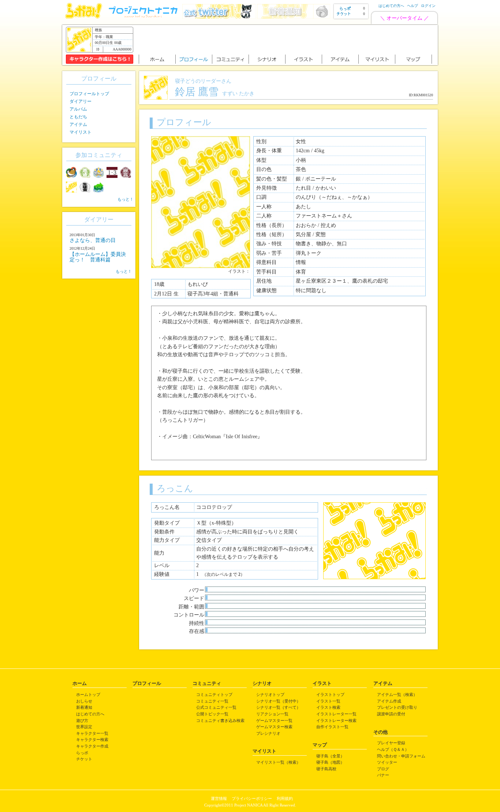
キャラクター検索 (92, 739)
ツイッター (387, 762)
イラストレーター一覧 (336, 714)
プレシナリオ (268, 733)
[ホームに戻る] (83, 17)
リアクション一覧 (272, 714)
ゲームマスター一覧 (274, 720)
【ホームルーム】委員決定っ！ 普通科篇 (98, 257)
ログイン (428, 6)
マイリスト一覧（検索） (278, 762)
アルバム (78, 109)
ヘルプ (412, 6)
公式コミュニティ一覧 (216, 707)
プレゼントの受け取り (397, 707)
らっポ (82, 752)
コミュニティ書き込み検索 (220, 720)
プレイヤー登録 (391, 743)
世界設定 (84, 727)
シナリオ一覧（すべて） (278, 707)
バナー (383, 775)
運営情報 (219, 798)
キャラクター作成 (92, 746)
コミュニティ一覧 (212, 701)
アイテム (78, 124)
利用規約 (285, 798)
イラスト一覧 (328, 701)
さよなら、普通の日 (93, 240)
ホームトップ (88, 694)
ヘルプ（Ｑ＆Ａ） (393, 749)
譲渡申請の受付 (391, 714)
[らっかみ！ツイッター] (218, 17)
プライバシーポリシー (252, 798)
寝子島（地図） (330, 762)
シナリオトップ (270, 694)
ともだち (78, 116)
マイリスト (81, 132)
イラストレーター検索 (336, 720)
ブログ (383, 769)
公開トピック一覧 (212, 714)
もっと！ (125, 199)
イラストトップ (330, 694)
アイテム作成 (389, 701)
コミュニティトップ (214, 694)
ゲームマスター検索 (274, 727)
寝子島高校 (326, 769)
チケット (84, 759)
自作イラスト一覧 (332, 727)
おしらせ (84, 701)
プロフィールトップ (89, 93)
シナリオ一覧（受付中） (278, 701)
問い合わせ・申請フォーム (401, 756)
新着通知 (84, 707)
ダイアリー (81, 101)
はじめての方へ (391, 6)
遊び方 (82, 720)
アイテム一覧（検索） (397, 694)
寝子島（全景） (330, 756)
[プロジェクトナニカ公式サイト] (144, 17)
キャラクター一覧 (92, 733)
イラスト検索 (328, 707)
